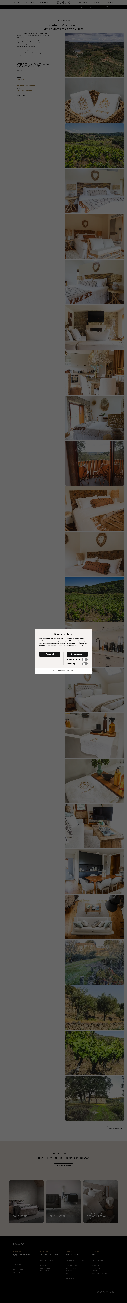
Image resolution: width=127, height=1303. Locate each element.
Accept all (50, 654)
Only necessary (77, 654)
